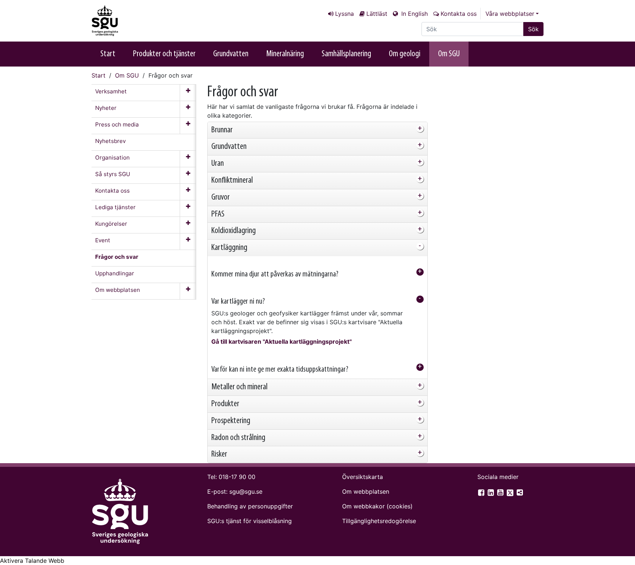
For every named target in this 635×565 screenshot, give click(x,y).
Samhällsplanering (346, 54)
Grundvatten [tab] (229, 146)
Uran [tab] (217, 163)
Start (107, 54)
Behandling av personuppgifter (250, 506)
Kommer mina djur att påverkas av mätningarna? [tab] (274, 274)
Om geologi (404, 54)
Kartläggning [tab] (229, 247)
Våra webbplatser (509, 13)
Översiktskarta (362, 476)
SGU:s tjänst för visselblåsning (249, 521)
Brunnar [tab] (222, 130)
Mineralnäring (285, 54)
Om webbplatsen (365, 491)
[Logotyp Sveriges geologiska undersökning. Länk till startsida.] (128, 21)
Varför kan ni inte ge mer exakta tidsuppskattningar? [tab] (279, 369)
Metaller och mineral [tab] (239, 387)
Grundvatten (230, 54)
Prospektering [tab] (230, 420)
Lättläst (376, 13)
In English (413, 13)
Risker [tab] (219, 454)
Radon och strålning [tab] (238, 437)
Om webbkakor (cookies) (377, 506)
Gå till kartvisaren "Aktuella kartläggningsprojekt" (281, 341)
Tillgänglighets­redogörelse (379, 521)
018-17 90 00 (237, 476)
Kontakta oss (459, 13)
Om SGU (449, 54)
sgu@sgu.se (245, 491)
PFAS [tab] (218, 214)
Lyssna (344, 13)
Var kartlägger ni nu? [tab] (238, 301)
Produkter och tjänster (164, 54)
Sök (533, 29)
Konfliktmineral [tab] (232, 180)
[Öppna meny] (188, 93)
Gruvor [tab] (220, 197)
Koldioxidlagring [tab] (233, 230)
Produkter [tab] (225, 404)
